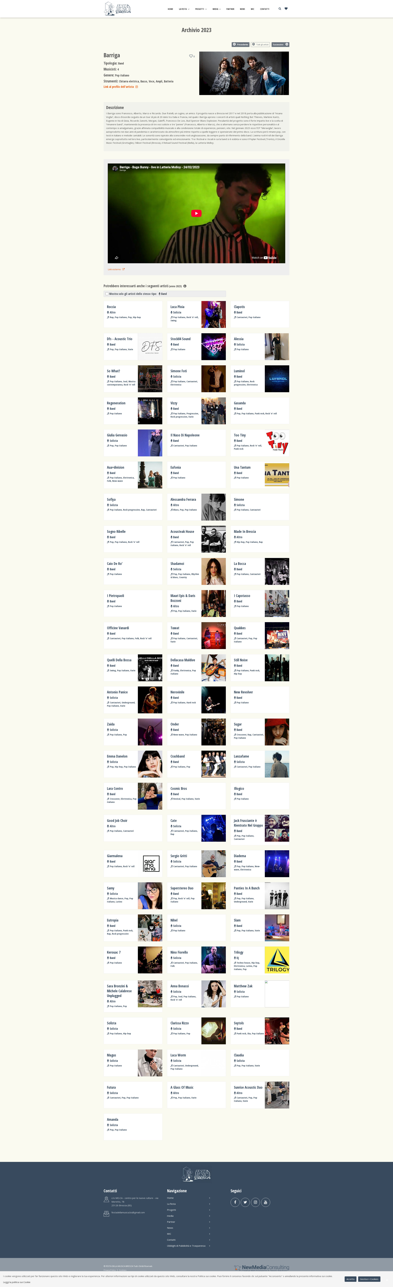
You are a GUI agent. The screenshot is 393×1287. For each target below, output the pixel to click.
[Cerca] (280, 8)
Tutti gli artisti (262, 44)
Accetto (350, 1279)
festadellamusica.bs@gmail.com (128, 1212)
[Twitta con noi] (245, 1202)
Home (170, 9)
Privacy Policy (110, 1270)
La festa (183, 9)
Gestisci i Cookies (369, 1279)
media (215, 9)
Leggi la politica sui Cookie (16, 1282)
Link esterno (114, 269)
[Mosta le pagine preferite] (286, 9)
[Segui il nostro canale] (265, 1202)
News (242, 9)
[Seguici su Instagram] (255, 1202)
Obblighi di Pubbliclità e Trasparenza (186, 1245)
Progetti (199, 9)
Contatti (264, 9)
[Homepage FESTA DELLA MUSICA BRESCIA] (118, 9)
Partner (230, 9)
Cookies (122, 1270)
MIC (252, 9)
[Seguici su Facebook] (235, 1202)
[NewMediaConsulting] (261, 1268)
